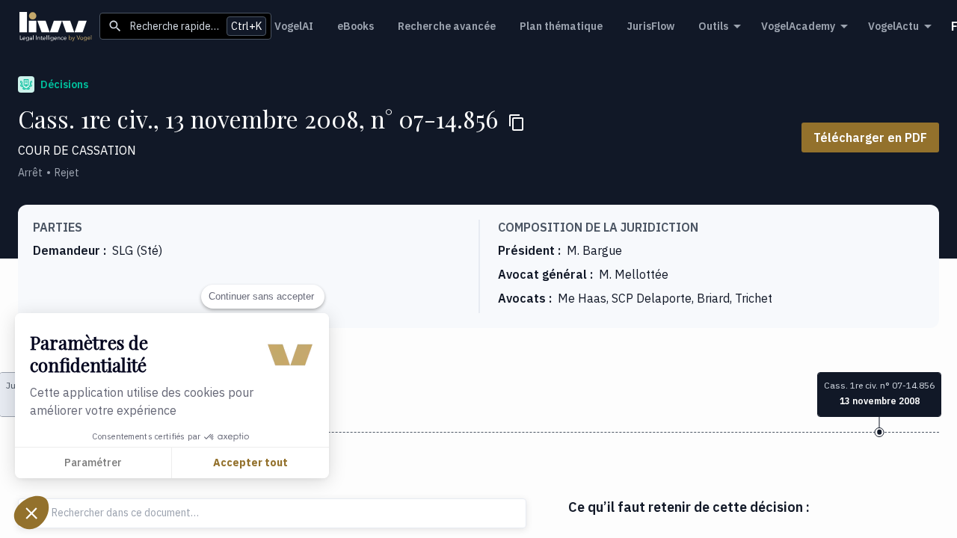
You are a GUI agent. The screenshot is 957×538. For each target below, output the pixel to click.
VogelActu (893, 26)
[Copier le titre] (516, 122)
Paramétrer (93, 462)
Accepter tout (250, 462)
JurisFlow (650, 26)
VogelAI (293, 26)
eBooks (355, 26)
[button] (31, 513)
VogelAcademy (798, 26)
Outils (713, 26)
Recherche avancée (447, 26)
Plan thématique (561, 26)
